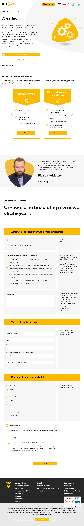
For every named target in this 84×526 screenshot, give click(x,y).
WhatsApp (12, 396)
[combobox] (64, 4)
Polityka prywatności (72, 491)
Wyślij (45, 463)
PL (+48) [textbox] (10, 362)
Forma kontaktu (11, 386)
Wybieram (26, 133)
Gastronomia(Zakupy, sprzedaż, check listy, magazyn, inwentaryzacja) (29, 265)
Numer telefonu (22, 362)
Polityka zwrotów (43, 486)
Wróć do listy (20, 59)
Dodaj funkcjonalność (21, 54)
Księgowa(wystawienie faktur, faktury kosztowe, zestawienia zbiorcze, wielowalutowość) (29, 261)
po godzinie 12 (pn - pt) (15, 412)
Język (7, 344)
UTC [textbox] (9, 356)
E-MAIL (11, 393)
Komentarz (10, 294)
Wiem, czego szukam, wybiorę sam (19, 241)
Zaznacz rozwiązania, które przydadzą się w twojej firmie (22, 255)
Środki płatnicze (70, 488)
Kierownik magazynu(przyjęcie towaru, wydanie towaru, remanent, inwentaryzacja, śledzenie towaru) (28, 282)
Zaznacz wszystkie (14, 425)
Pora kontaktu (10, 405)
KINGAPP (4, 11)
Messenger (12, 400)
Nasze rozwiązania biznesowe (22, 487)
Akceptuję (42, 519)
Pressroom (19, 499)
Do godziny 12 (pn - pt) (15, 409)
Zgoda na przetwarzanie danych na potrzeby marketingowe (28, 442)
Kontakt (18, 496)
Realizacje (19, 493)
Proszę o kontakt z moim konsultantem (20, 245)
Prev (12, 114)
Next (72, 114)
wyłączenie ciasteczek (44, 514)
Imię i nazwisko (12, 333)
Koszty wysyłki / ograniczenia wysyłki (48, 489)
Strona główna (20, 483)
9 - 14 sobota (13, 415)
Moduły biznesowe (11, 11)
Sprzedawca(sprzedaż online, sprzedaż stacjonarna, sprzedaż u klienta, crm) (30, 268)
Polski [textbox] (65, 4)
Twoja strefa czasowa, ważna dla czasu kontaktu (20, 352)
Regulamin (41, 483)
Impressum (68, 493)
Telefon (11, 389)
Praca (17, 501)
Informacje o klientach (69, 484)
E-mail (9, 340)
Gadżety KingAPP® (22, 491)
